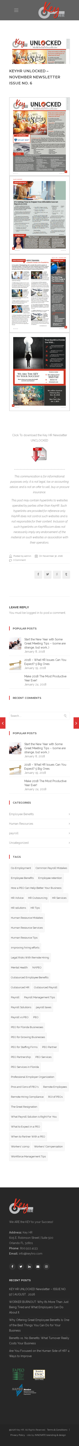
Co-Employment (21, 868)
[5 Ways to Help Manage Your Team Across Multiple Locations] (76, 723)
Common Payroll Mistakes (51, 868)
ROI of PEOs (55, 1096)
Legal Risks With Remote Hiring (30, 957)
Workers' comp (20, 1146)
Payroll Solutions (21, 1007)
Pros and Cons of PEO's (24, 1086)
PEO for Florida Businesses (27, 1027)
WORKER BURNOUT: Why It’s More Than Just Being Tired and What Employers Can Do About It (38, 1307)
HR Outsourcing (37, 897)
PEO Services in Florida (25, 1066)
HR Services (59, 897)
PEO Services (43, 1057)
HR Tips (35, 907)
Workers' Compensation (48, 1146)
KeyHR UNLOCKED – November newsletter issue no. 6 (34, 77)
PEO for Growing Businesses (28, 1037)
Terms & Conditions (57, 1430)
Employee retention (50, 877)
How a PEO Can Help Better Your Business (36, 887)
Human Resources (21, 823)
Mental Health (19, 967)
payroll (13, 833)
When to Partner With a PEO (28, 1136)
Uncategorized (19, 842)
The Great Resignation (24, 1106)
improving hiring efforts (25, 947)
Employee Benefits (21, 814)
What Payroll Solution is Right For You (34, 1116)
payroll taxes (43, 1007)
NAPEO (37, 967)
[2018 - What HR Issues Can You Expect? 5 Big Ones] (2, 723)
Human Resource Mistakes (27, 917)
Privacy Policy (17, 1435)
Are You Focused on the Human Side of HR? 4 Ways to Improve (39, 1353)
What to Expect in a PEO (25, 1126)
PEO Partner (49, 1047)
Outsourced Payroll (45, 987)
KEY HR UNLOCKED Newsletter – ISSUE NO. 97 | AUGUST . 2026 (37, 1291)
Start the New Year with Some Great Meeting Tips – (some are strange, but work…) (45, 643)
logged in (33, 612)
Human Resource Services (27, 927)
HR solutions (18, 907)
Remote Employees (55, 1086)
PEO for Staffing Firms (24, 1047)
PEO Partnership (21, 1057)
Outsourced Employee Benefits (29, 977)
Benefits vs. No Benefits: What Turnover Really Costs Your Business (39, 1340)
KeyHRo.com (46, 526)
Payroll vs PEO (20, 1017)
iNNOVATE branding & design (50, 1435)
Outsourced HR (20, 987)
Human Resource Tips (24, 937)
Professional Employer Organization (32, 1076)
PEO (35, 1017)
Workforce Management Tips (28, 1156)
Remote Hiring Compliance (27, 1096)
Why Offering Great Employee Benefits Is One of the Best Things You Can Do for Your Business (39, 1325)
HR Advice (17, 897)
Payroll (15, 997)
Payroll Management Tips (39, 997)
